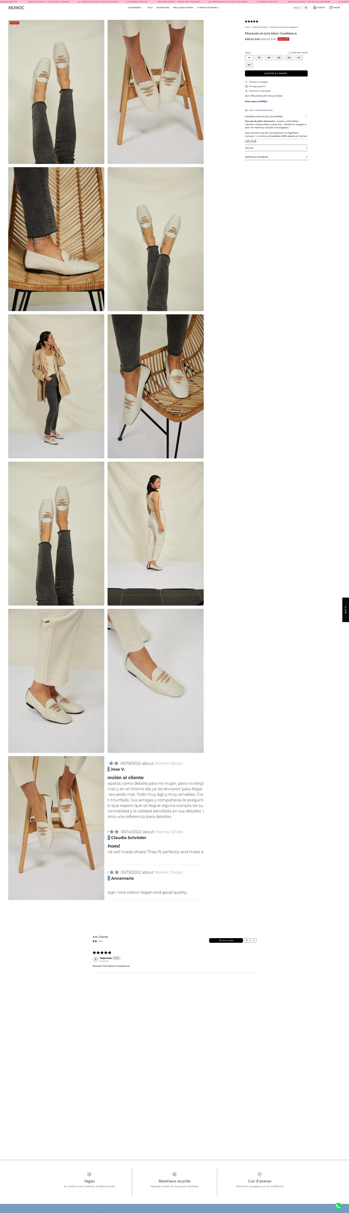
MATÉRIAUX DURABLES (256, 157)
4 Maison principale (259, 27)
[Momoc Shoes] (16, 8)
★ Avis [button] (346, 609)
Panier (335, 8)
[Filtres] (247, 940)
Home (247, 27)
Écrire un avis (226, 940)
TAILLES (249, 148)
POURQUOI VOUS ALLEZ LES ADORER (264, 116)
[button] (209, 8)
